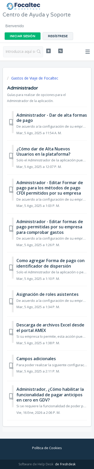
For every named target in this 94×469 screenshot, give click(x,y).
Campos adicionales (36, 358)
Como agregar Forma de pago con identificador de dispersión (50, 263)
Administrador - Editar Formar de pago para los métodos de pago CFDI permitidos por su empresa (49, 188)
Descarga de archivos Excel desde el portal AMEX (50, 327)
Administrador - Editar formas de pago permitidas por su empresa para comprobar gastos (49, 227)
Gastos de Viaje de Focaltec (34, 78)
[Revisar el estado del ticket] (60, 51)
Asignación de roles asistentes (47, 294)
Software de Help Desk (36, 464)
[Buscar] (39, 52)
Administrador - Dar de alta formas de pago (51, 117)
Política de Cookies (47, 447)
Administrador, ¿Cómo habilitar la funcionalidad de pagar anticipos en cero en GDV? (50, 394)
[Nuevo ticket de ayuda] (48, 51)
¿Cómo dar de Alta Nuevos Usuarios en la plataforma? (43, 151)
